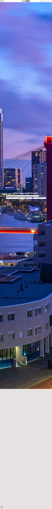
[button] (1, 507)
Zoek (43, 195)
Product (39, 198)
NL (50, 1)
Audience (26, 198)
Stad (12, 198)
